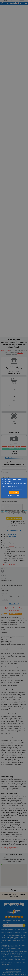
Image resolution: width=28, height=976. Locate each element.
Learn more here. (18, 489)
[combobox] (25, 479)
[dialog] (14, 488)
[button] (14, 495)
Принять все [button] (14, 492)
